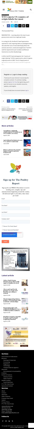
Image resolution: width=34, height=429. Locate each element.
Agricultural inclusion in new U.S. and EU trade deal (13, 141)
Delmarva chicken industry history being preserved (8, 109)
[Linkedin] (16, 25)
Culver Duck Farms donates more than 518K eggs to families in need (11, 282)
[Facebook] (8, 25)
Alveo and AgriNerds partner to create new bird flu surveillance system (10, 291)
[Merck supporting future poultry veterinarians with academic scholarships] (25, 301)
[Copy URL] (27, 25)
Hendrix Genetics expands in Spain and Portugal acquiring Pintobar (12, 318)
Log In (27, 90)
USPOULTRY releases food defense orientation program (25, 110)
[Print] (23, 25)
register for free (12, 82)
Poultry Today (5, 14)
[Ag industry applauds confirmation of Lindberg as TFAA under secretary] (27, 133)
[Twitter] (12, 25)
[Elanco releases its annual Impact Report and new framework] (27, 152)
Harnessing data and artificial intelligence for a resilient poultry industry (11, 309)
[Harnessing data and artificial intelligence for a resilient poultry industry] (25, 310)
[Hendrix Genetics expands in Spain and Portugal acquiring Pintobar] (25, 319)
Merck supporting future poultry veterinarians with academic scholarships (12, 300)
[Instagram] (6, 421)
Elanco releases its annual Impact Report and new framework (11, 151)
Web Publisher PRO (19, 427)
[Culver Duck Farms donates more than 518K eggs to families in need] (25, 283)
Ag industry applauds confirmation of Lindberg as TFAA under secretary (12, 132)
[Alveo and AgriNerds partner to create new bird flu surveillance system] (25, 291)
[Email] (20, 25)
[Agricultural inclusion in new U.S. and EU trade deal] (27, 142)
